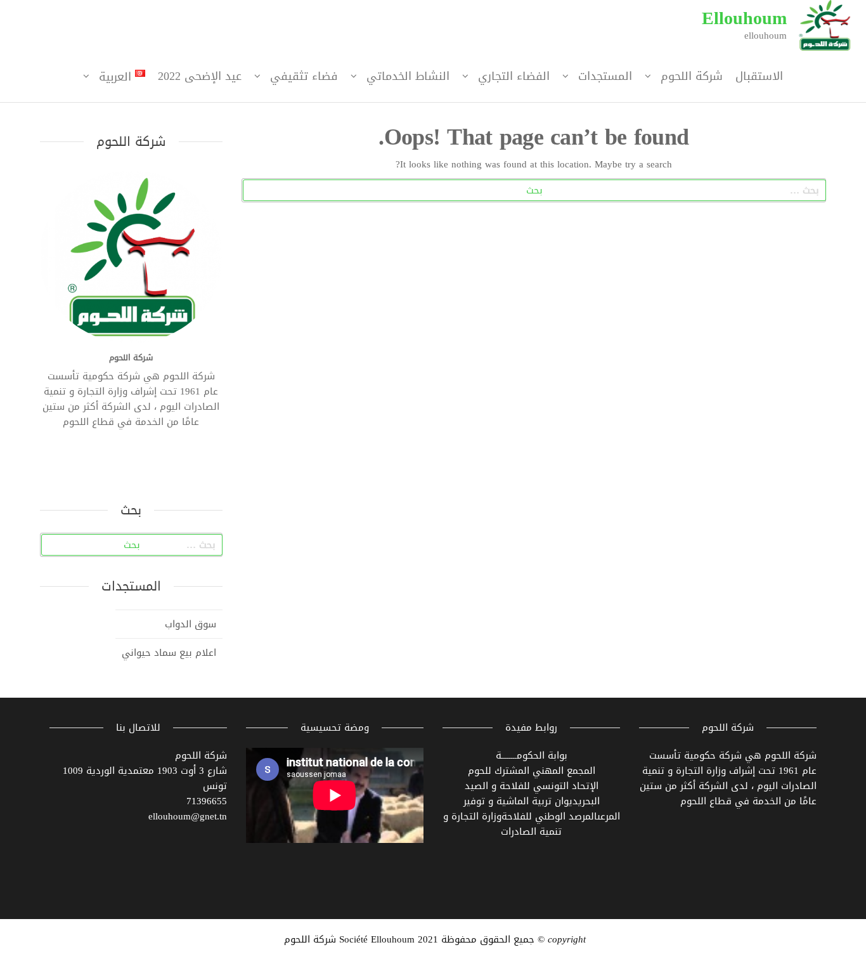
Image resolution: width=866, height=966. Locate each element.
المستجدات (605, 76)
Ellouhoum (744, 18)
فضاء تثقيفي (304, 76)
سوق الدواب (190, 623)
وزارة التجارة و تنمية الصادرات (502, 823)
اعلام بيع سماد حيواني (169, 651)
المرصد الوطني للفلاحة (549, 816)
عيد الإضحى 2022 (200, 76)
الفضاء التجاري (514, 76)
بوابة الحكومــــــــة (531, 755)
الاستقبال (759, 76)
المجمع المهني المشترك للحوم (531, 771)
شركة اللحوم (692, 76)
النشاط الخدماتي (407, 76)
